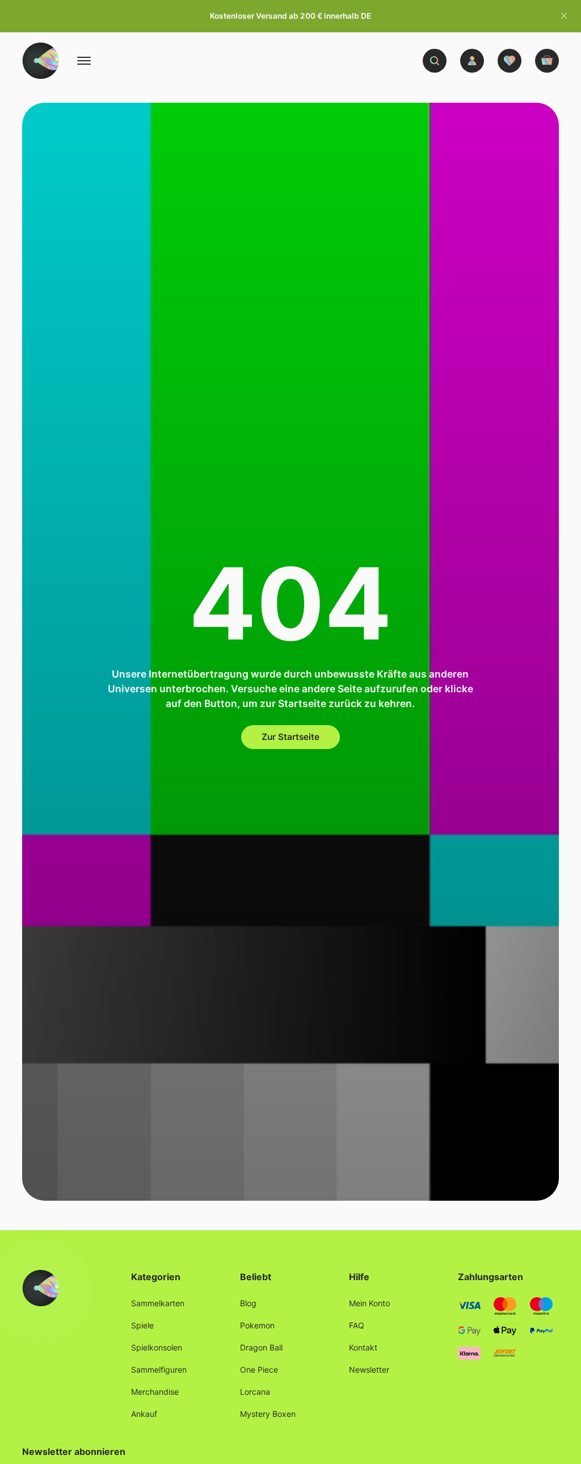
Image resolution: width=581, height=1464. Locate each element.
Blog (248, 1303)
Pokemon (257, 1325)
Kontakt (363, 1347)
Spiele (142, 1325)
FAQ (356, 1325)
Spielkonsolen (156, 1347)
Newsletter (369, 1369)
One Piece (259, 1369)
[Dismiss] (564, 15)
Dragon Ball (261, 1347)
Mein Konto (369, 1303)
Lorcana (255, 1391)
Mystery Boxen (268, 1414)
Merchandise (155, 1391)
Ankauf (144, 1414)
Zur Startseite (290, 736)
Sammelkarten (157, 1303)
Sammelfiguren (159, 1369)
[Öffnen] (84, 61)
